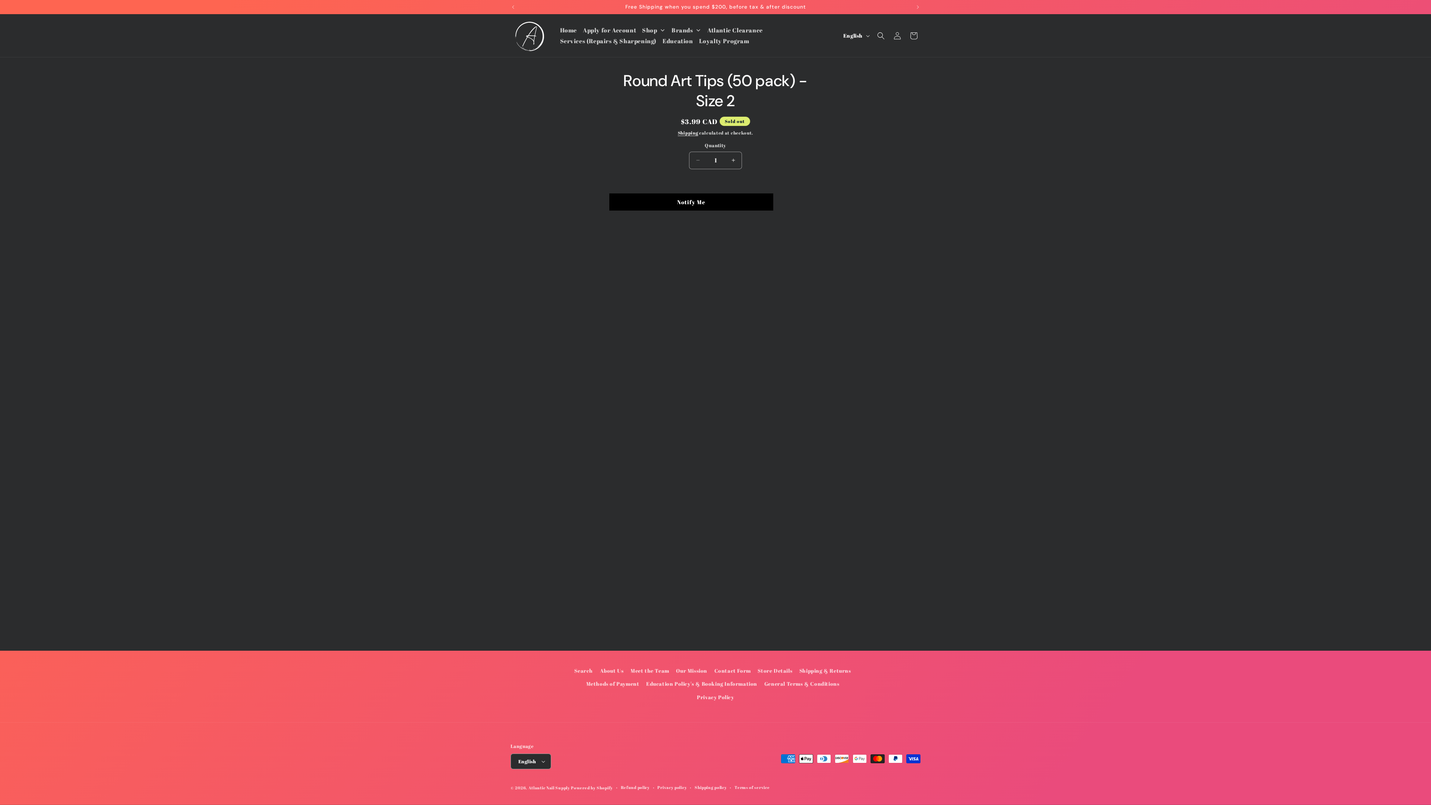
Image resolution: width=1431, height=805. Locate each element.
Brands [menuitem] (682, 30)
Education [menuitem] (678, 41)
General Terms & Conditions (802, 683)
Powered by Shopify (592, 787)
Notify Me (691, 202)
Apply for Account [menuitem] (609, 30)
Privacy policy (672, 787)
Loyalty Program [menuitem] (724, 41)
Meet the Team (650, 670)
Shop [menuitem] (649, 30)
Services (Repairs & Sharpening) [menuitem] (608, 41)
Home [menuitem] (568, 30)
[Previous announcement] (513, 7)
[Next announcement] (918, 7)
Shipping (688, 133)
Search (583, 670)
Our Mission (691, 670)
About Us (612, 670)
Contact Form (732, 670)
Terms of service (752, 787)
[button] (881, 36)
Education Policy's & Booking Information (701, 683)
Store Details (775, 670)
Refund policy (635, 787)
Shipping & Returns (825, 670)
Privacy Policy (715, 697)
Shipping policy (711, 787)
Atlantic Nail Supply (549, 787)
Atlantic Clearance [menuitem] (735, 30)
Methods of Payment (612, 683)
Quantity (715, 145)
